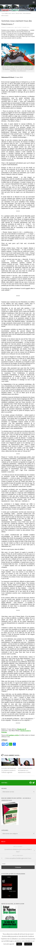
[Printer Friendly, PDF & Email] (4, 740)
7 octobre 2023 (6, 13)
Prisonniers (27, 13)
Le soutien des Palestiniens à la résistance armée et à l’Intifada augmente (8, 770)
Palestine (19, 13)
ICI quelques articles (12, 735)
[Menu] (33, 2)
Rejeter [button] (19, 944)
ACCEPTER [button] (28, 944)
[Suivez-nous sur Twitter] (33, 783)
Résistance (4, 15)
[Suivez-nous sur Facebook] (30, 783)
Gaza (13, 13)
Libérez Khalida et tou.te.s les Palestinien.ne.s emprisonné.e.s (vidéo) (25, 770)
